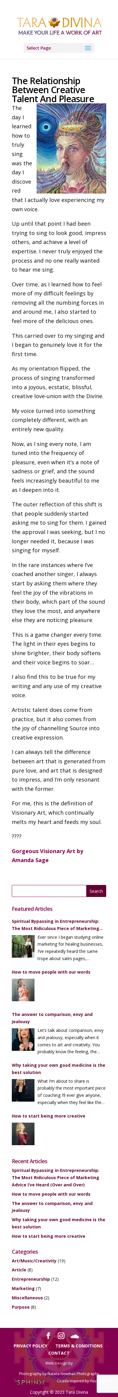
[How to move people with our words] (23, 991)
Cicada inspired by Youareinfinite (85, 1380)
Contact (59, 1353)
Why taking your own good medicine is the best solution (58, 1068)
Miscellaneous (27, 1298)
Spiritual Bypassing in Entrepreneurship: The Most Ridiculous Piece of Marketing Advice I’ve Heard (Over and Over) (55, 925)
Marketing (23, 1288)
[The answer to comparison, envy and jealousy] (23, 1040)
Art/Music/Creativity (34, 1261)
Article (19, 1270)
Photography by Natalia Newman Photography (59, 1373)
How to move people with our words (51, 972)
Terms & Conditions (79, 1346)
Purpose (21, 1307)
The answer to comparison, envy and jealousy (52, 1017)
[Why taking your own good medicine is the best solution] (23, 1091)
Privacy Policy (30, 1346)
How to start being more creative (48, 1116)
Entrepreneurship (31, 1279)
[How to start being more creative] (23, 1135)
